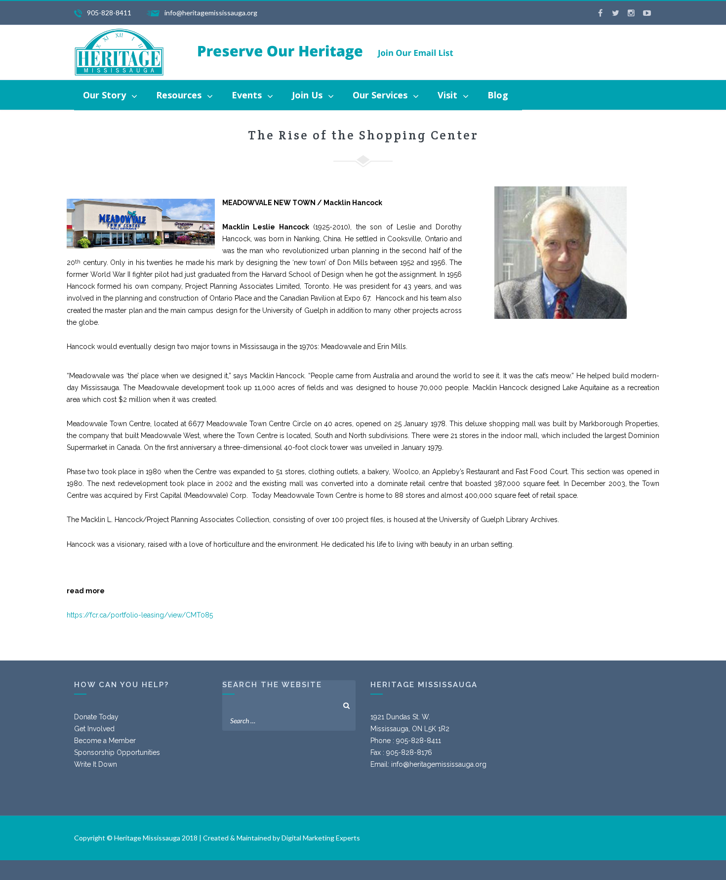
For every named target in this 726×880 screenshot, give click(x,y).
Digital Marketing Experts (321, 838)
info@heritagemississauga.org (438, 764)
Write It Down (95, 764)
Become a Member (105, 741)
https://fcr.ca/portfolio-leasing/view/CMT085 (141, 615)
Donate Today (96, 717)
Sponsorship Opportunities (117, 752)
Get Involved (94, 729)
